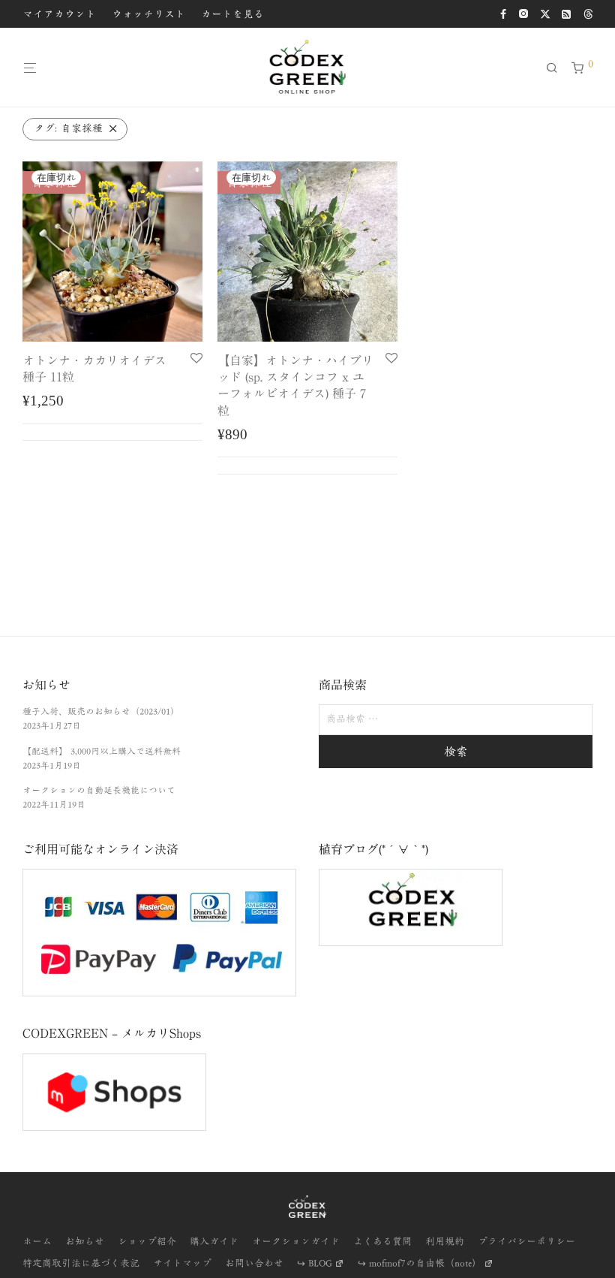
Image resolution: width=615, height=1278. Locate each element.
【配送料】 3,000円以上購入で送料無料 (101, 750)
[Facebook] (503, 13)
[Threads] (588, 13)
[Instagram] (523, 13)
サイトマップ (182, 1263)
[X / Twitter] (545, 13)
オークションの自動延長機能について (99, 789)
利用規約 (444, 1241)
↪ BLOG (314, 1263)
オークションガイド (296, 1241)
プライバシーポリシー (526, 1241)
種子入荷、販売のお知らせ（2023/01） (100, 711)
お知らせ (84, 1241)
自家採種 (68, 128)
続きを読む (112, 432)
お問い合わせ (254, 1263)
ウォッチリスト (148, 14)
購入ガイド (214, 1241)
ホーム (37, 1241)
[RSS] (567, 13)
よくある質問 (382, 1241)
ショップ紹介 (147, 1241)
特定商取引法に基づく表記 (81, 1263)
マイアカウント (59, 14)
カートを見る (232, 14)
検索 (456, 752)
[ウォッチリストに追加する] (196, 359)
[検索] (557, 68)
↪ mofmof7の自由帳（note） (420, 1263)
